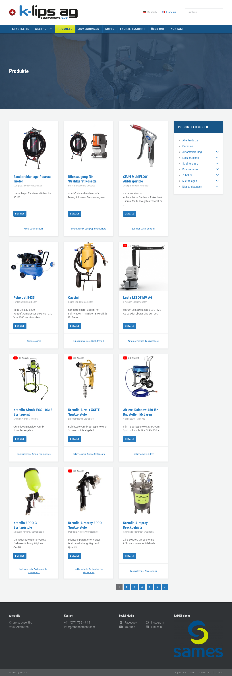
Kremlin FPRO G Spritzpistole (25, 525)
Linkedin (156, 627)
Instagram (157, 622)
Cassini (73, 297)
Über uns (158, 29)
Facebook (130, 622)
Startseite (20, 29)
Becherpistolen (41, 569)
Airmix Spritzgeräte (41, 454)
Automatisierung (192, 152)
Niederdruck (34, 572)
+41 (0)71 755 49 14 (77, 622)
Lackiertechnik (190, 158)
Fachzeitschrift (132, 29)
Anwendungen (88, 29)
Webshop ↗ (43, 29)
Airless (151, 454)
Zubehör (187, 175)
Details (20, 213)
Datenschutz (205, 672)
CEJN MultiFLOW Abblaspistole (135, 179)
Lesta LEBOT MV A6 (137, 297)
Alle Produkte (190, 140)
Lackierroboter (152, 341)
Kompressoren (190, 169)
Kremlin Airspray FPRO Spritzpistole (85, 525)
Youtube (129, 627)
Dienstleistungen (192, 186)
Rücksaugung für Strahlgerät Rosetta (82, 179)
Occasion (187, 146)
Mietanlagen (189, 181)
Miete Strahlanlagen (34, 229)
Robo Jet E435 (24, 297)
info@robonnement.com (79, 627)
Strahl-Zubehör (148, 229)
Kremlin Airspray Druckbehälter (135, 525)
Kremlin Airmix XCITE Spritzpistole (84, 412)
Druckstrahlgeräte (81, 341)
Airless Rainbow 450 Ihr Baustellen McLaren (140, 412)
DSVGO (219, 672)
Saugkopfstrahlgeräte (95, 229)
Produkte (65, 29)
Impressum (180, 672)
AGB (192, 672)
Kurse (109, 29)
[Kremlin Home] (43, 12)
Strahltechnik (190, 163)
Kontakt (177, 29)
